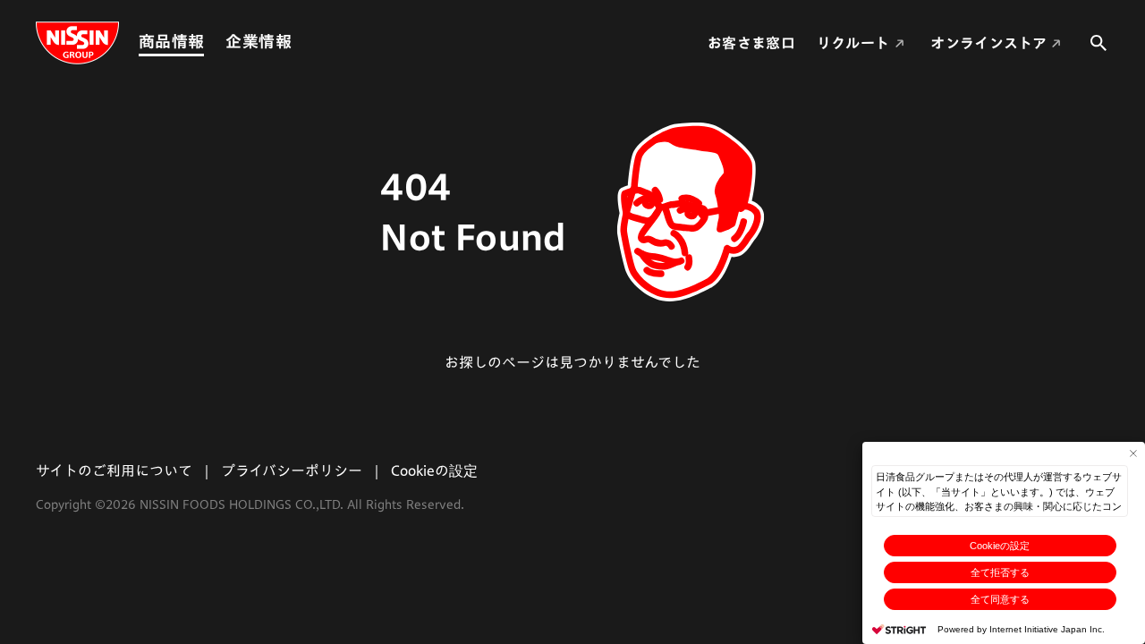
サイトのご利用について (114, 470)
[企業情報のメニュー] (297, 42)
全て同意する (1000, 599)
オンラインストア (988, 43)
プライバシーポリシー (291, 470)
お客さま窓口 (751, 43)
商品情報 (171, 41)
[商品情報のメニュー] (209, 42)
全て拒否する (1000, 572)
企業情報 (258, 41)
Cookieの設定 (1000, 545)
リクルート (853, 43)
